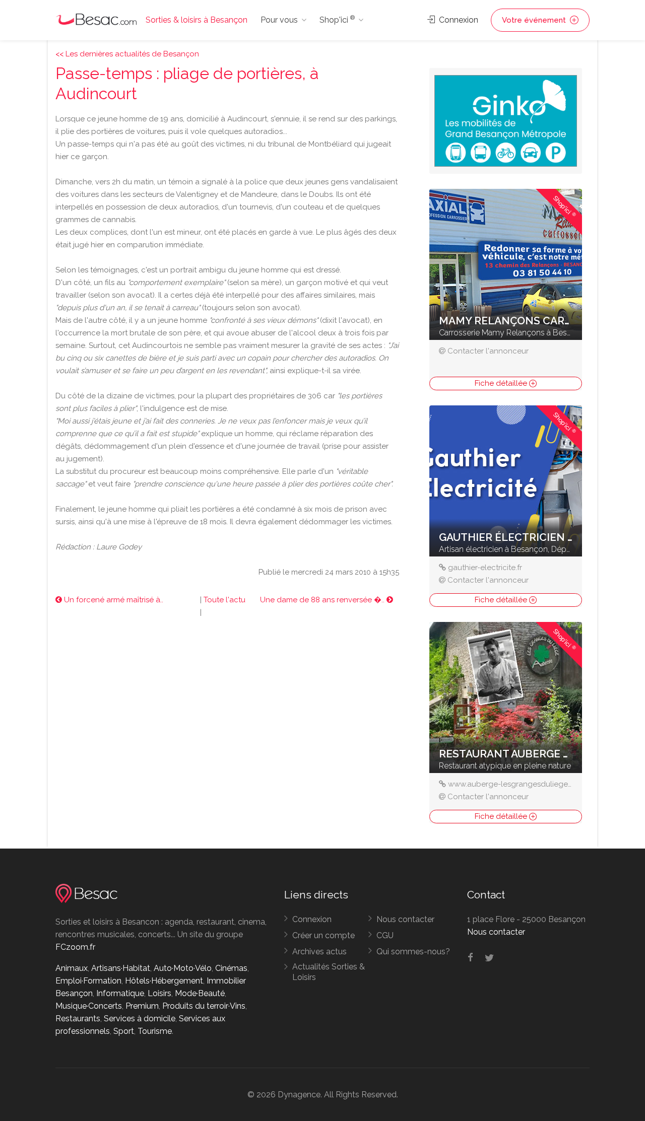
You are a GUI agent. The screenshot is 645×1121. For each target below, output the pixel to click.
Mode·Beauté (200, 993)
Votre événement (535, 20)
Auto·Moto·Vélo (183, 968)
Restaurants (77, 1018)
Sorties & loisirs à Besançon (196, 20)
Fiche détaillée (502, 383)
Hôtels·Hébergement (164, 981)
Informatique (120, 993)
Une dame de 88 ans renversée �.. (323, 599)
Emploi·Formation (88, 981)
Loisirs (159, 993)
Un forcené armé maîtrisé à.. (112, 599)
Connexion (457, 20)
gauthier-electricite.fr (485, 567)
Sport (123, 1031)
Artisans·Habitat (120, 968)
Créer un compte (323, 935)
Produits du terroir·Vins (203, 1006)
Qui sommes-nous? (413, 951)
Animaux (71, 968)
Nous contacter (405, 919)
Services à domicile (139, 1018)
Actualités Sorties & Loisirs (328, 972)
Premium (142, 1006)
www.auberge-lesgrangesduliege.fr (511, 784)
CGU (385, 935)
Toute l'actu (224, 599)
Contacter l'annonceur (488, 351)
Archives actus (319, 951)
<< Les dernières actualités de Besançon (127, 53)
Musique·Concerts (88, 1006)
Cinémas (231, 968)
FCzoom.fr (75, 947)
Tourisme (155, 1031)
